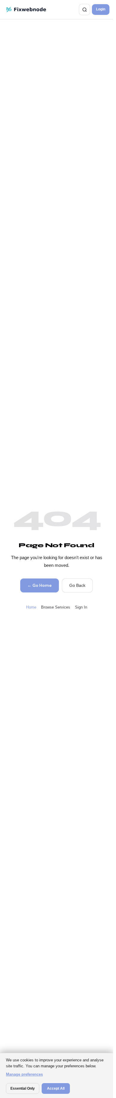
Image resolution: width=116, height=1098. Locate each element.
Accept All (56, 1088)
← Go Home (39, 585)
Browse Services (55, 607)
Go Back (77, 585)
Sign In (81, 607)
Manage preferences (24, 1074)
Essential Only (22, 1088)
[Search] (84, 9)
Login (100, 9)
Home (31, 607)
